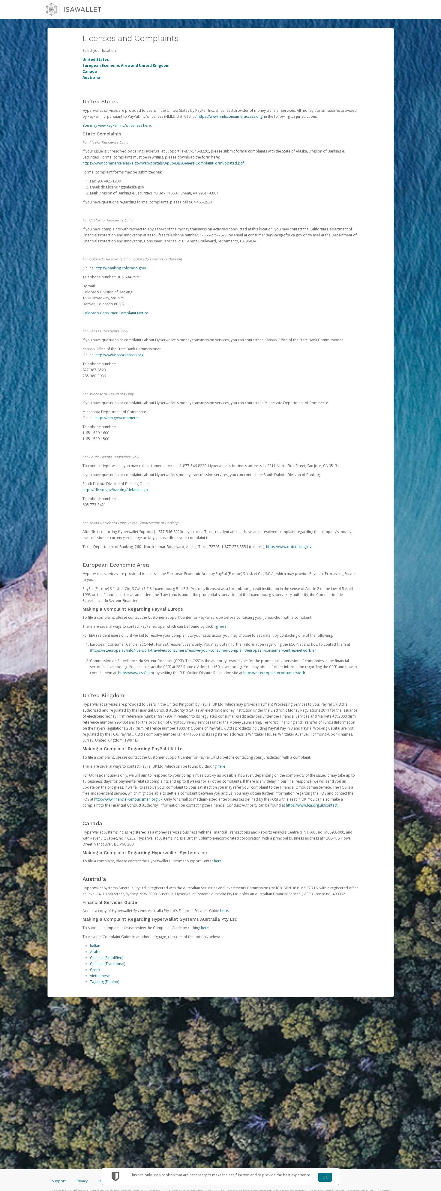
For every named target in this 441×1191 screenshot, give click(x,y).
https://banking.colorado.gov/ (120, 268)
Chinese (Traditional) (107, 963)
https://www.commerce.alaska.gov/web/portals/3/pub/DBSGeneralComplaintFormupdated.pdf (163, 163)
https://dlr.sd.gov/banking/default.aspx (115, 489)
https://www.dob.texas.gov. (289, 546)
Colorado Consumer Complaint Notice (115, 313)
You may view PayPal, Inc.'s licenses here (116, 125)
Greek (95, 969)
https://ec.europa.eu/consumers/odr (274, 672)
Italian (95, 945)
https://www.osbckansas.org (119, 354)
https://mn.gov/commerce (117, 417)
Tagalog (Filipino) (104, 981)
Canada (89, 71)
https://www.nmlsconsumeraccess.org (230, 116)
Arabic (95, 951)
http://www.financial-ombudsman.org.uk (128, 799)
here (222, 626)
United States (95, 59)
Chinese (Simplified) (106, 957)
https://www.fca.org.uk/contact (312, 805)
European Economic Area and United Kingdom (126, 65)
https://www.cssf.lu (134, 672)
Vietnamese (100, 975)
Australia (91, 77)
